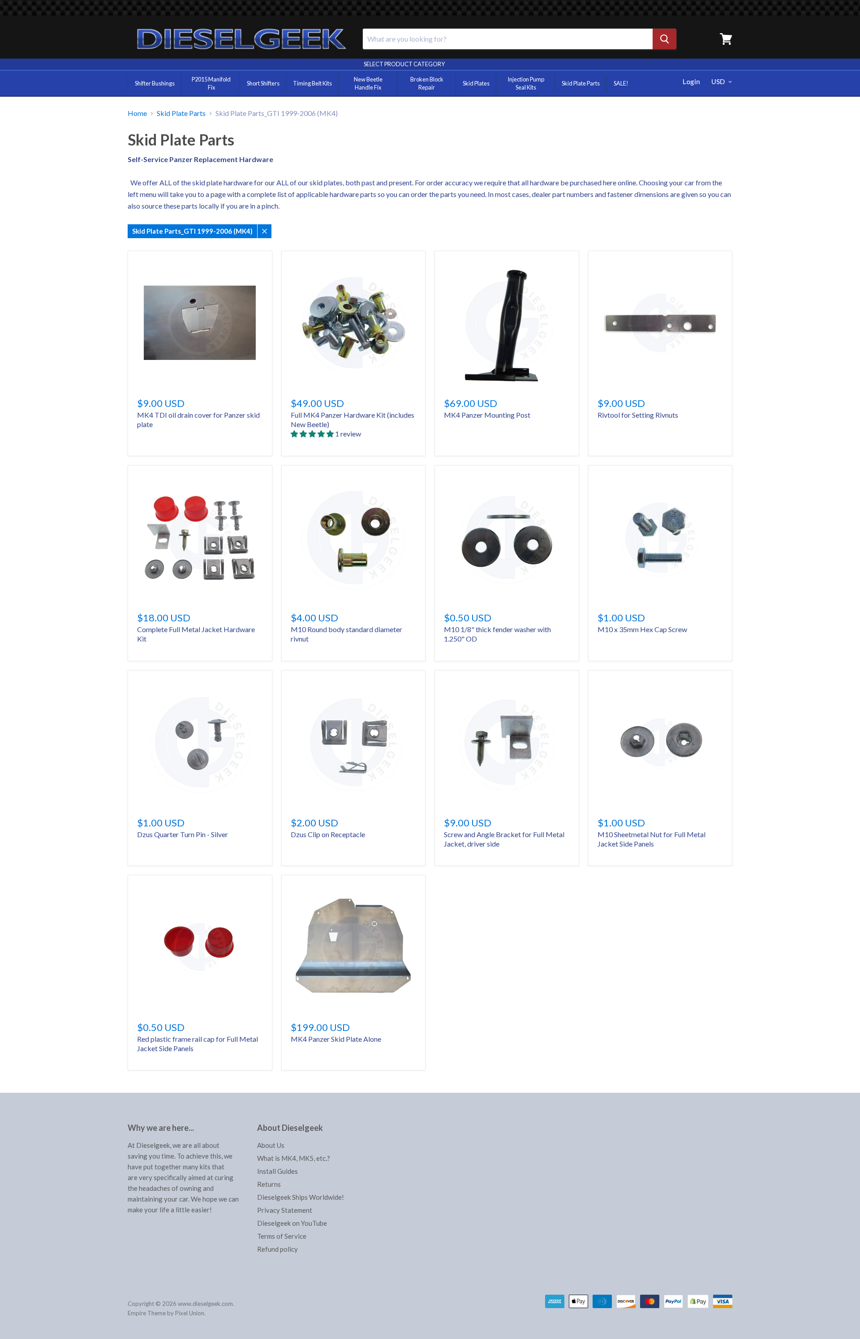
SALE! (621, 83)
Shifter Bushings (155, 83)
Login (691, 81)
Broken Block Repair (426, 83)
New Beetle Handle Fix (368, 83)
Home (137, 113)
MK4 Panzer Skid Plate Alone (336, 1039)
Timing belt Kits (312, 83)
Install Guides (277, 1171)
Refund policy (277, 1249)
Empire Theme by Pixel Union (166, 1313)
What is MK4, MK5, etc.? (293, 1158)
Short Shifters (263, 83)
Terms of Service (281, 1236)
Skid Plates (476, 83)
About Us (270, 1145)
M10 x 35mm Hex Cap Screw (642, 629)
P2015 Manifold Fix (211, 83)
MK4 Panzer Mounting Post (487, 415)
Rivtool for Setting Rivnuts (638, 415)
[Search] (664, 39)
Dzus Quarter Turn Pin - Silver (182, 834)
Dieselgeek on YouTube (292, 1223)
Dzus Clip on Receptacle (328, 834)
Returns (269, 1184)
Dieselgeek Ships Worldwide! (300, 1197)
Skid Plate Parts (581, 83)
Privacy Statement (284, 1210)
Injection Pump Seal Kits (525, 83)
